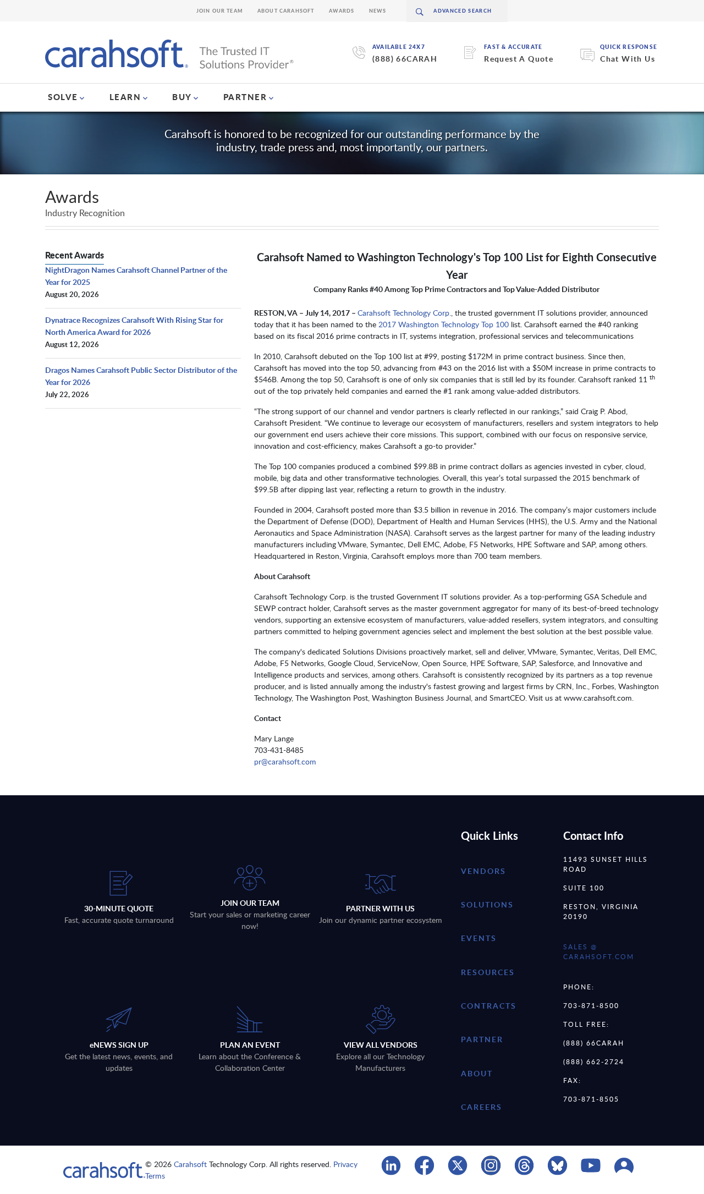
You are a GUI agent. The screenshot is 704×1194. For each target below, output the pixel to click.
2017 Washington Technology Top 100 (444, 324)
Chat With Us (627, 58)
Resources (488, 972)
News (378, 10)
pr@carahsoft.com (285, 761)
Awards (342, 10)
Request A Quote (518, 58)
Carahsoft (190, 1164)
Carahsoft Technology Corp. (404, 312)
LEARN (125, 97)
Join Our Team (219, 10)
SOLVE (63, 97)
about (477, 1073)
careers (481, 1107)
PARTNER (245, 97)
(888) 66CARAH (404, 58)
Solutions (487, 904)
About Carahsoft (286, 10)
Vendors (483, 871)
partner (482, 1039)
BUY (182, 97)
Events (479, 938)
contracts (488, 1005)
